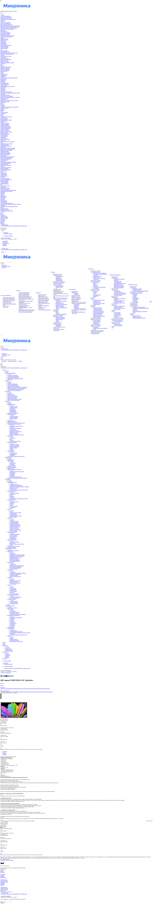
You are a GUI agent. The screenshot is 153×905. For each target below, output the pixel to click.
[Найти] (1, 14)
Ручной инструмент (14, 501)
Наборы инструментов (14, 534)
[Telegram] (13, 676)
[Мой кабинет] (1, 352)
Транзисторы (12, 572)
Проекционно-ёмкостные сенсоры (33, 691)
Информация (3, 877)
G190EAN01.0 (3, 776)
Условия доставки (4, 880)
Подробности (3, 722)
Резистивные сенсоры (21, 691)
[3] (76, 696)
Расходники (12, 438)
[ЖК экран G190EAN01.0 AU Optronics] (13, 717)
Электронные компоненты (13, 550)
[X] (6, 676)
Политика (2, 884)
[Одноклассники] (3, 676)
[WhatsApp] (9, 676)
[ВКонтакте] (1, 676)
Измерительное (11, 459)
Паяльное (10, 403)
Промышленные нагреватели (16, 617)
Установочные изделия (12, 607)
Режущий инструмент (14, 493)
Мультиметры (13, 462)
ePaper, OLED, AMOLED (12, 691)
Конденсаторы (13, 564)
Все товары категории (5, 859)
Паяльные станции (14, 406)
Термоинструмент (13, 453)
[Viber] (8, 676)
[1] (76, 694)
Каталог (7, 372)
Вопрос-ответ (3, 890)
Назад (7, 370)
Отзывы (4, 754)
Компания (7, 654)
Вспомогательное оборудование (16, 426)
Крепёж (11, 638)
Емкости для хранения (14, 541)
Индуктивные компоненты (15, 596)
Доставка (5, 753)
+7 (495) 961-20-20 (4, 224)
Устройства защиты (14, 601)
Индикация (10, 393)
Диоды (11, 587)
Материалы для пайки (14, 444)
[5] (76, 698)
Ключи (11, 511)
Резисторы (12, 579)
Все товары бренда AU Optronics (7, 860)
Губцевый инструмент (14, 484)
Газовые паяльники (14, 416)
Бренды (2, 871)
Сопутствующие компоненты (46, 691)
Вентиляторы (13, 611)
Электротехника (13, 630)
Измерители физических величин (17, 471)
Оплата (4, 752)
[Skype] (11, 676)
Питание (9, 382)
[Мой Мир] (4, 676)
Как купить (7, 647)
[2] (76, 695)
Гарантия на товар (4, 881)
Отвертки (12, 520)
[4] (76, 697)
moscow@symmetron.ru (6, 237)
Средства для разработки (13, 375)
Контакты (2, 876)
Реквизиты (2, 882)
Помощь (2, 885)
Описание (5, 751)
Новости (2, 875)
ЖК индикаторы (3, 691)
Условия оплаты (3, 879)
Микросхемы (12, 553)
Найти (2, 902)
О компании (2, 874)
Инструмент (10, 481)
